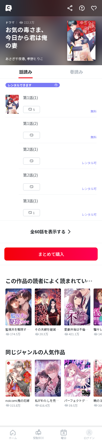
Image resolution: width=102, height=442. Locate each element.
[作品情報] (82, 8)
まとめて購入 (51, 254)
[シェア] (70, 8)
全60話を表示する (48, 231)
